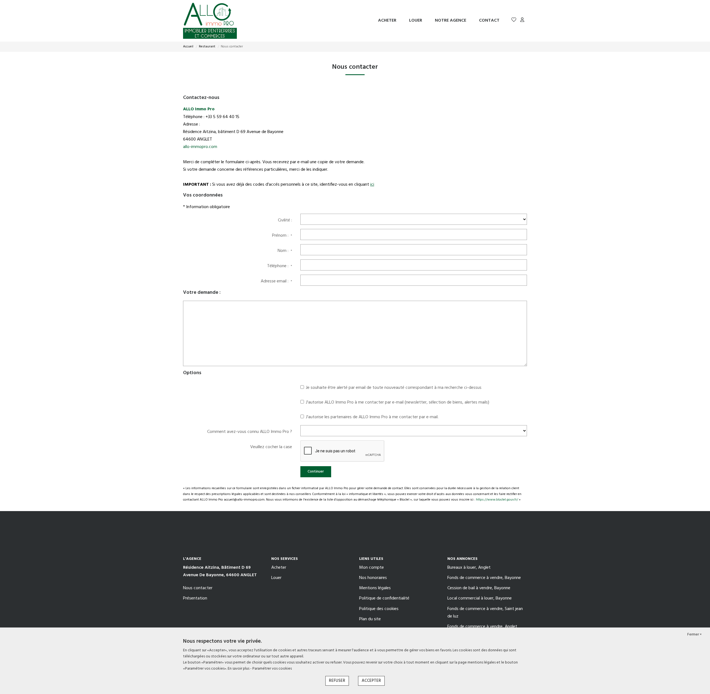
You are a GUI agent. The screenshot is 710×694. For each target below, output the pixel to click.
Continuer (316, 471)
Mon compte (371, 567)
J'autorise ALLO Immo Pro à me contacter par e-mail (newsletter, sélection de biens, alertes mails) (397, 402)
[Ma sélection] (513, 20)
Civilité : (285, 220)
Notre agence (450, 20)
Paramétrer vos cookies (272, 668)
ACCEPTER (371, 680)
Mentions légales (375, 588)
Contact (489, 20)
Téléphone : (279, 266)
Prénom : (282, 235)
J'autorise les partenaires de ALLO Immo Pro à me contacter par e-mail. (372, 417)
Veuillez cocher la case (271, 447)
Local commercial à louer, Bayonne (479, 598)
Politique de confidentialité (384, 598)
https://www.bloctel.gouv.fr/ (497, 499)
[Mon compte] (522, 20)
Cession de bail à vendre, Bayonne (478, 588)
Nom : (285, 250)
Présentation (195, 598)
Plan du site (370, 619)
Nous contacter (197, 588)
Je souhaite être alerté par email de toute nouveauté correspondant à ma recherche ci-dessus (393, 387)
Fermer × (694, 635)
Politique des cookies (379, 609)
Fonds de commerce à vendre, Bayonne (484, 577)
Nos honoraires (373, 577)
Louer (415, 20)
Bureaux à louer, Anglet (469, 567)
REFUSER (337, 680)
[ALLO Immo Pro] (210, 21)
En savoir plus (239, 668)
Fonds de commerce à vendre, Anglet (482, 626)
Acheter (387, 20)
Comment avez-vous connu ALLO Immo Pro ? (249, 431)
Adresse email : (276, 281)
